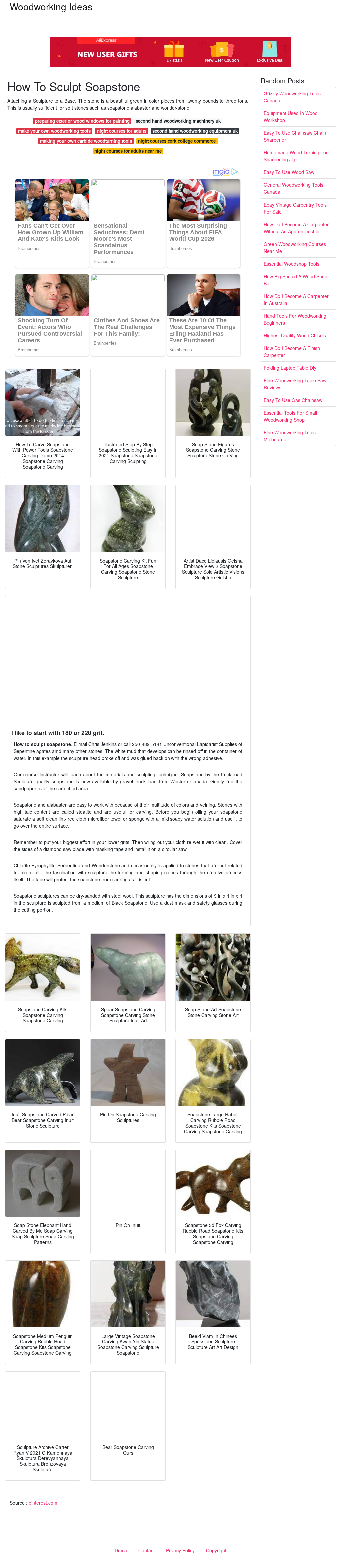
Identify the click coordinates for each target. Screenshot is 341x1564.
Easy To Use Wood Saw (289, 172)
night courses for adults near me (128, 151)
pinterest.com (43, 1502)
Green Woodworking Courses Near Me (295, 247)
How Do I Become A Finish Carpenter (292, 351)
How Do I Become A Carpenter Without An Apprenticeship (296, 228)
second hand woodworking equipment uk (195, 131)
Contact (146, 1550)
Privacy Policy (180, 1550)
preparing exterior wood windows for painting (82, 121)
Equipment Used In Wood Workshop (291, 116)
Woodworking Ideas (51, 6)
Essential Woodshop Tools (291, 263)
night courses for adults (121, 131)
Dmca (121, 1550)
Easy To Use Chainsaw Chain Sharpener (295, 136)
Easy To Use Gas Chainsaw (293, 400)
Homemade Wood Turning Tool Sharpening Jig (297, 156)
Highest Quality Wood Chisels (295, 335)
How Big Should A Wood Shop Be (295, 280)
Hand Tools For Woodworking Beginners (295, 319)
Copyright (216, 1550)
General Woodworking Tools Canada (293, 188)
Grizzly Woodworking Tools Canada (292, 97)
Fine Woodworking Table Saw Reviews (295, 384)
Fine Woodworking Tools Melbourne (290, 436)
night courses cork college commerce (177, 141)
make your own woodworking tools (54, 131)
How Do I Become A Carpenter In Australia (296, 299)
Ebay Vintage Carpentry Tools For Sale (295, 208)
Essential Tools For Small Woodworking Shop (290, 416)
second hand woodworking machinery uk (178, 121)
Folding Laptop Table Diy (290, 367)
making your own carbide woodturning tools (86, 141)
